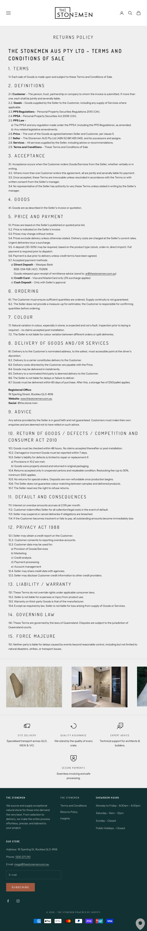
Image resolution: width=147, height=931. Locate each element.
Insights (65, 818)
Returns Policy (69, 812)
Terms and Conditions (73, 805)
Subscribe (20, 887)
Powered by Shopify (88, 912)
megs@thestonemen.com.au (31, 864)
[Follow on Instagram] (18, 901)
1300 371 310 (22, 857)
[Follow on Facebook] (8, 901)
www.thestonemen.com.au (36, 398)
